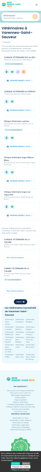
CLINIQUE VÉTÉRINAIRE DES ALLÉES (19, 57)
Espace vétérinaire (20, 402)
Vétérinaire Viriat (19, 346)
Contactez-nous (20, 411)
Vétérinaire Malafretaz (9, 333)
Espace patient (20, 400)
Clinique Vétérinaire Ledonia (16, 121)
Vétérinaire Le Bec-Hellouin (20, 420)
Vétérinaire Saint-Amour (9, 321)
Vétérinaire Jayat (19, 333)
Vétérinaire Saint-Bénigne (19, 339)
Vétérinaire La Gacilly (20, 422)
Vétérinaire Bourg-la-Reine (20, 429)
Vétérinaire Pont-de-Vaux (30, 339)
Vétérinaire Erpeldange (20, 427)
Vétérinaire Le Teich (20, 418)
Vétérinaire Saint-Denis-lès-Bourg (31, 356)
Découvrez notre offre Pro (20, 393)
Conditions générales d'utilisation (20, 404)
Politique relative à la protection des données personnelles (20, 408)
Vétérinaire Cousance (19, 320)
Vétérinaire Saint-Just (19, 355)
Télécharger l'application (20, 395)
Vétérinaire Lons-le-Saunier (9, 339)
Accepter (15, 464)
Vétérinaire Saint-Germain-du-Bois (9, 348)
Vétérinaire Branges (30, 320)
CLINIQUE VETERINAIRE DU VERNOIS (20, 91)
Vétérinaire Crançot (30, 333)
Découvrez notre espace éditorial (20, 390)
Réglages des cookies (20, 467)
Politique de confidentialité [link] (20, 470)
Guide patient (20, 397)
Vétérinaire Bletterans (30, 346)
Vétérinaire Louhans (9, 328)
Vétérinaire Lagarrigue (20, 425)
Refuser (26, 464)
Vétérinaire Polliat (9, 355)
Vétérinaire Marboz (19, 328)
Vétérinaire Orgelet (30, 328)
